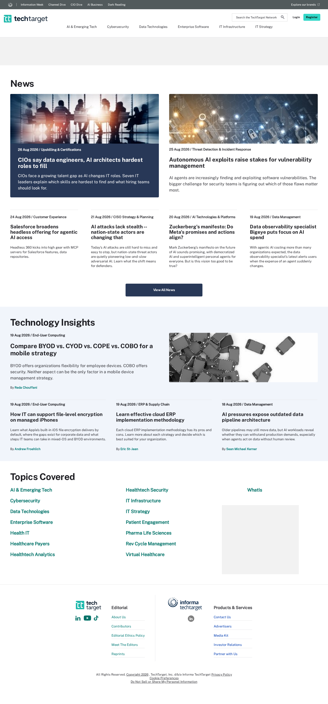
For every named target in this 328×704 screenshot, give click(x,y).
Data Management (286, 217)
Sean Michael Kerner (241, 449)
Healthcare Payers (29, 543)
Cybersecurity (118, 27)
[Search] (282, 18)
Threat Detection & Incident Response (221, 149)
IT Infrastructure (232, 27)
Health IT (19, 533)
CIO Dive (76, 4)
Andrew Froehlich (27, 449)
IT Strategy (264, 27)
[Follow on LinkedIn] (78, 618)
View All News (164, 290)
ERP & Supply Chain (154, 404)
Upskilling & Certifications (61, 150)
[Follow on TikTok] (96, 618)
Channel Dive (57, 4)
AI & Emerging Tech (82, 27)
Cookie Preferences (164, 678)
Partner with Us (226, 654)
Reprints (118, 654)
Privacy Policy (221, 674)
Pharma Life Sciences (148, 533)
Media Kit (221, 635)
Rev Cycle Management (151, 543)
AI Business (95, 4)
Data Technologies (153, 27)
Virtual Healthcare (145, 554)
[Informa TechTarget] (10, 5)
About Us (118, 617)
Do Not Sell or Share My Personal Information (164, 682)
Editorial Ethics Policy (128, 635)
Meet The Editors (124, 645)
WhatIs (254, 490)
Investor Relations (228, 645)
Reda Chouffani (26, 387)
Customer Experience (49, 217)
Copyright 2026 (137, 674)
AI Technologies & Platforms (213, 217)
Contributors (121, 626)
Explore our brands (303, 4)
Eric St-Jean (129, 449)
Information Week (32, 4)
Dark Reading (117, 4)
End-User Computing (49, 335)
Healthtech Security (147, 490)
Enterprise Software (193, 27)
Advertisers (223, 626)
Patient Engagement (147, 522)
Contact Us (222, 617)
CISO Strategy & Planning (133, 217)
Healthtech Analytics (32, 554)
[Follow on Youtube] (88, 618)
